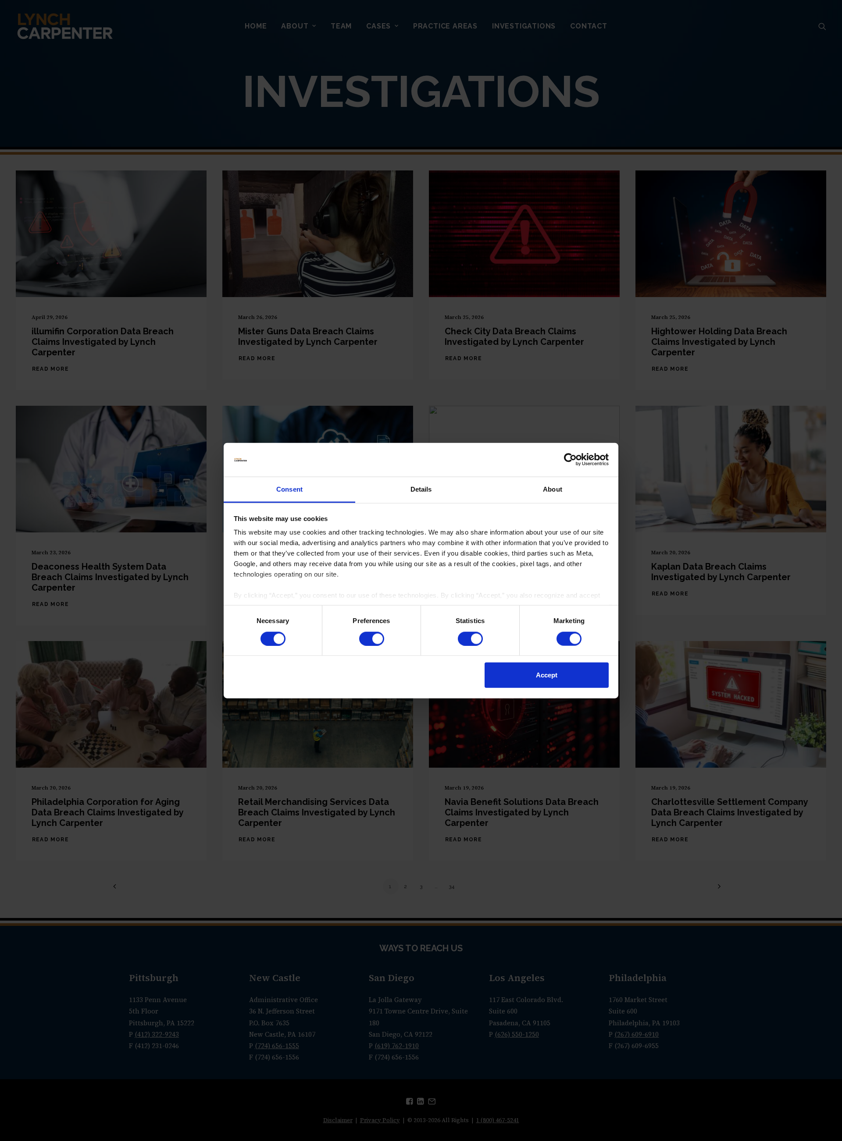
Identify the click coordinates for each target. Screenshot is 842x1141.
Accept (546, 675)
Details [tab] (421, 489)
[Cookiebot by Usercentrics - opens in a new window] (570, 459)
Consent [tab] (289, 489)
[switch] (371, 638)
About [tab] (552, 489)
